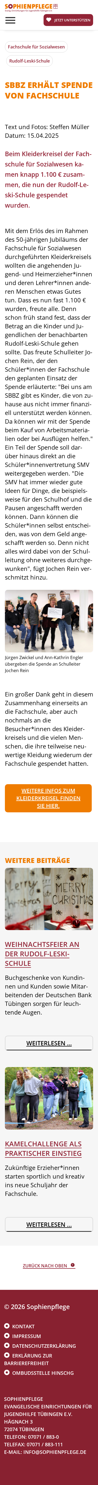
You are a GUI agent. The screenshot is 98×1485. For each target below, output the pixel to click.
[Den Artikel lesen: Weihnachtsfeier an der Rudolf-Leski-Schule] (49, 899)
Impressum (26, 1336)
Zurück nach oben (45, 1266)
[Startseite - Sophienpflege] (31, 10)
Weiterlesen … (51, 1045)
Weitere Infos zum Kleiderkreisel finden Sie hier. (48, 798)
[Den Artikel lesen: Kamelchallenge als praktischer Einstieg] (49, 1098)
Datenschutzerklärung (44, 1346)
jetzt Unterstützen (72, 20)
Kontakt (23, 1326)
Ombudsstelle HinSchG (43, 1373)
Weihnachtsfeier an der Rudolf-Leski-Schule (42, 954)
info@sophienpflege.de (54, 1452)
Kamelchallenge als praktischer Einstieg (43, 1148)
